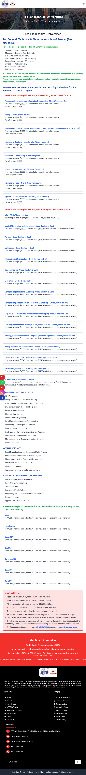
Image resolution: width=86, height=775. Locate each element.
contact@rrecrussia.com (67, 627)
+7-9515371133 (42, 627)
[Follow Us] (2, 392)
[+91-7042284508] (2, 377)
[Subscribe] (2, 387)
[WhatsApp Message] (2, 382)
